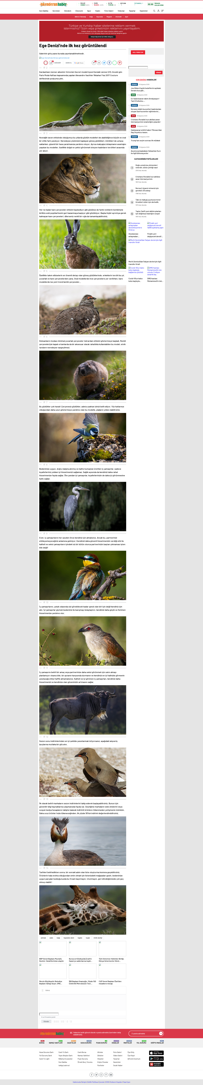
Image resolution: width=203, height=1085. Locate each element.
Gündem (67, 11)
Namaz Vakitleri (55, 1042)
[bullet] (63, 1021)
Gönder (46, 1021)
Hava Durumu (86, 1042)
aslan (51, 938)
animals (43, 938)
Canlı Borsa (82, 1052)
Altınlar (100, 1052)
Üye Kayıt (131, 1055)
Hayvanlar (99, 17)
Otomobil (118, 17)
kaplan (80, 938)
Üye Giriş (131, 1052)
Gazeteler (144, 11)
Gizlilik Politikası (92, 1082)
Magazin (109, 17)
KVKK (107, 1082)
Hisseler (115, 1042)
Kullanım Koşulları (116, 1082)
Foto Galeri (108, 11)
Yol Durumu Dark (45, 1055)
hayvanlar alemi (69, 938)
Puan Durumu (101, 1042)
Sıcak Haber (118, 1065)
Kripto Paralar (157, 1042)
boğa (58, 938)
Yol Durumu (141, 1042)
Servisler (56, 11)
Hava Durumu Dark (46, 1052)
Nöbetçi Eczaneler (66, 1059)
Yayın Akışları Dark (65, 1055)
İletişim (84, 1082)
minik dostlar (98, 938)
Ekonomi (79, 11)
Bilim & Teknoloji (80, 17)
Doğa (91, 17)
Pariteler (128, 1042)
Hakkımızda (77, 1082)
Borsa (41, 1042)
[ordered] (61, 1021)
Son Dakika (43, 11)
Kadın (97, 11)
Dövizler (100, 1055)
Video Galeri (117, 1055)
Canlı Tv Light (44, 1059)
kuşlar (88, 938)
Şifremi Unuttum (134, 1059)
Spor (89, 11)
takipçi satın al (64, 1065)
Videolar (121, 11)
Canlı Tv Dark (63, 1052)
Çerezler (102, 1082)
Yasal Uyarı (126, 1082)
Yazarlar (132, 11)
